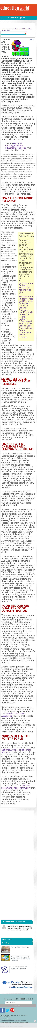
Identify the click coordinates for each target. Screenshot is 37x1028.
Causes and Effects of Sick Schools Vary (25, 323)
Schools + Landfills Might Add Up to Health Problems (26, 314)
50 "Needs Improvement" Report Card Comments (19, 968)
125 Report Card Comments (20, 947)
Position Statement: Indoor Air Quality (15, 786)
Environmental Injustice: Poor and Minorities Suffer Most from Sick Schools (26, 302)
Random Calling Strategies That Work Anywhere (13, 1020)
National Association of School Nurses (16, 750)
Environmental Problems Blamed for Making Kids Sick (26, 287)
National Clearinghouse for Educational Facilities (15, 145)
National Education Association (13, 714)
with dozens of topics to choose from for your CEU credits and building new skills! (19, 928)
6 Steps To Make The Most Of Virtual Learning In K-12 (14, 1022)
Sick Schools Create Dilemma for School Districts (25, 332)
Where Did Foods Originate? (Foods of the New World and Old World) (20, 959)
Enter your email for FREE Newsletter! (18, 999)
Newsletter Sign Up (17, 18)
